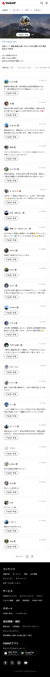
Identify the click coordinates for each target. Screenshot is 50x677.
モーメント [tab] (24, 67)
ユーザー (16, 10)
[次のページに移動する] (32, 556)
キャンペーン (21, 578)
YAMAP (5, 10)
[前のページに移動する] (27, 556)
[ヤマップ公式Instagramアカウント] (19, 662)
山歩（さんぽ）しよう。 (12, 583)
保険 (17, 600)
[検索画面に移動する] (41, 3)
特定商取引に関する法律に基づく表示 (17, 635)
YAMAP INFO (8, 613)
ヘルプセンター (21, 613)
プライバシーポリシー (30, 626)
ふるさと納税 (8, 600)
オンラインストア (26, 596)
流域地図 (25, 600)
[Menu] (32, 34)
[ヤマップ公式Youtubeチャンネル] (25, 662)
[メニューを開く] (46, 3)
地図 (25, 574)
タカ (27, 10)
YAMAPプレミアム (10, 596)
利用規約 (16, 626)
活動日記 (6, 574)
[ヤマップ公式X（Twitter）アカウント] (12, 662)
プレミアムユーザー (9, 41)
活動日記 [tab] (7, 67)
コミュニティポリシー (11, 631)
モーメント (17, 574)
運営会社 (6, 626)
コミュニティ (8, 578)
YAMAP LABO (37, 600)
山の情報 (33, 574)
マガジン (39, 596)
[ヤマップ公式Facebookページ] (5, 662)
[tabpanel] (25, 316)
